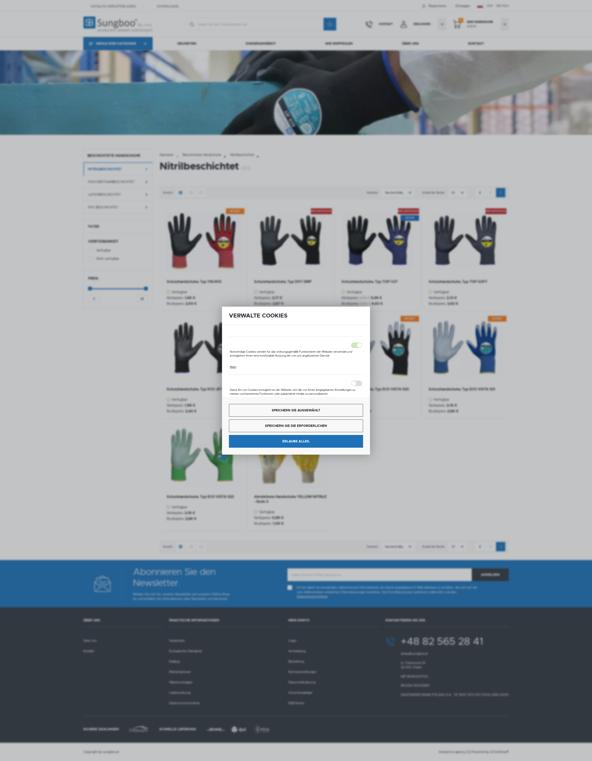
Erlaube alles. (296, 441)
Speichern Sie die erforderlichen (296, 426)
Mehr (233, 367)
